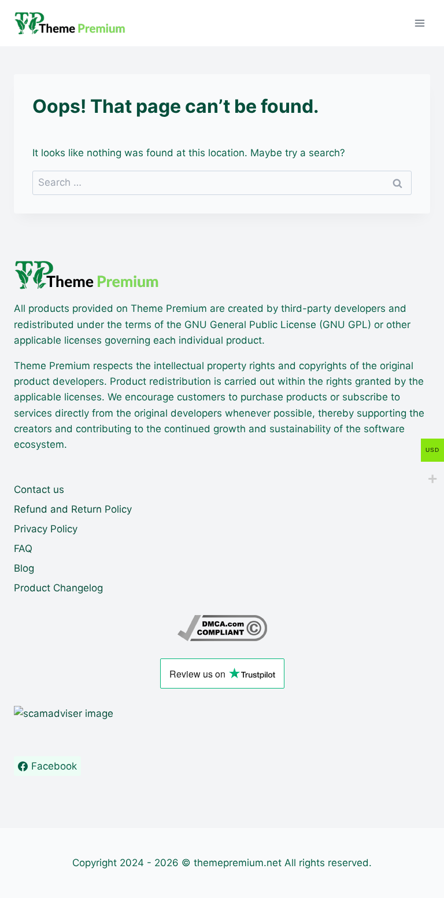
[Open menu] (419, 23)
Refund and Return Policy (73, 509)
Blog (24, 568)
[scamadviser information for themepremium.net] (222, 714)
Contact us (39, 489)
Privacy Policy (45, 529)
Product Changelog (58, 588)
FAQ (23, 548)
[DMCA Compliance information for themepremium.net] (222, 628)
